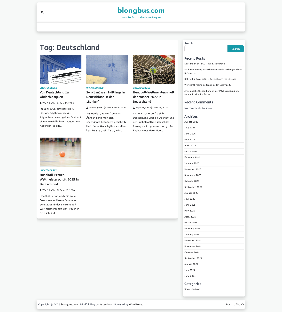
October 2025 (191, 180)
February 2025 (192, 228)
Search (188, 43)
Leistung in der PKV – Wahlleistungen (204, 63)
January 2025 (191, 234)
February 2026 (192, 157)
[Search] (42, 12)
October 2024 (191, 252)
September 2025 (193, 187)
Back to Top (233, 304)
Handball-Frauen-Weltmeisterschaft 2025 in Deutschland (59, 179)
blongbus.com (141, 11)
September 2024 (193, 258)
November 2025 (192, 175)
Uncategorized (48, 88)
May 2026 (189, 139)
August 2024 (191, 264)
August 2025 (191, 192)
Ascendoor (105, 304)
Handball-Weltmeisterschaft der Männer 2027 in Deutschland (153, 96)
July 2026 (189, 127)
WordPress (135, 304)
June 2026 (190, 133)
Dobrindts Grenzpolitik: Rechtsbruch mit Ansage (210, 79)
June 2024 (190, 275)
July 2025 (189, 198)
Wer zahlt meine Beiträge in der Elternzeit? (207, 84)
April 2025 (190, 216)
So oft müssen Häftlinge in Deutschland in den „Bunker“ (105, 96)
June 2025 (190, 204)
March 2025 (190, 222)
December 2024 (192, 240)
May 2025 (189, 210)
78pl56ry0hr (48, 103)
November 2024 (192, 246)
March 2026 (190, 151)
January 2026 (191, 163)
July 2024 (189, 270)
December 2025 (192, 169)
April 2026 (190, 145)
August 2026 (191, 121)
